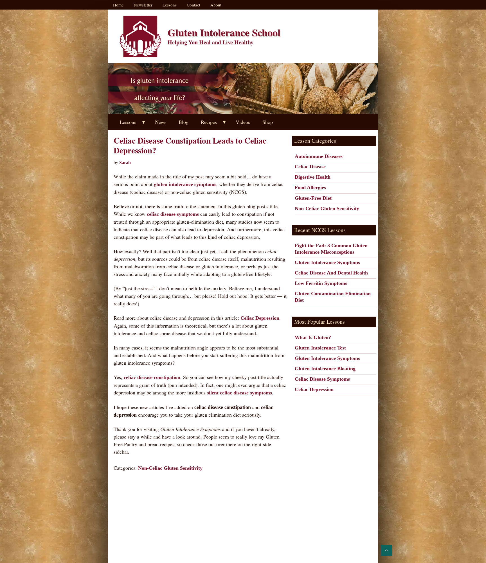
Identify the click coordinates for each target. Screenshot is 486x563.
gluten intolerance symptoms (185, 184)
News (160, 122)
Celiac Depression (259, 318)
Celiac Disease (310, 166)
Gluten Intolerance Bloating (325, 368)
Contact (193, 5)
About (215, 5)
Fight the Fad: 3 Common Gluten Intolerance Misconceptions (331, 249)
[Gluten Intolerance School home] (140, 36)
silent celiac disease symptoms (239, 393)
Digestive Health (312, 177)
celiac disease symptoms (173, 214)
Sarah (125, 162)
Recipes (209, 122)
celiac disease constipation (152, 377)
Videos (243, 122)
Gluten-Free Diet (313, 198)
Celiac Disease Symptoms (322, 379)
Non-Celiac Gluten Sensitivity (170, 468)
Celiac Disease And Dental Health (331, 273)
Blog (183, 122)
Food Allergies (310, 187)
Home (118, 5)
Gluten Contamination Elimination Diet (333, 297)
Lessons (170, 5)
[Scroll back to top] (386, 550)
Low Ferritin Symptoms (321, 283)
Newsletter (143, 5)
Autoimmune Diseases (319, 156)
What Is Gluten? (313, 337)
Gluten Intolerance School (224, 32)
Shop (267, 122)
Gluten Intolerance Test (320, 348)
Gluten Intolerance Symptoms (327, 262)
